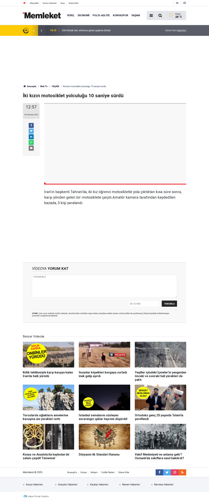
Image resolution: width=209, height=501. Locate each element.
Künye (84, 472)
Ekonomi (84, 15)
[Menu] (151, 16)
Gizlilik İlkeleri (107, 472)
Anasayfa (72, 472)
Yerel (71, 15)
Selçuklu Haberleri (67, 484)
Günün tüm (175, 30)
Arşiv (62, 3)
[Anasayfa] (24, 3)
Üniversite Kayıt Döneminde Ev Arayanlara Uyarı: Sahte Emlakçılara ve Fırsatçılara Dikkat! (99, 30)
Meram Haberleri (131, 484)
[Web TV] (177, 3)
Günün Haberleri (50, 3)
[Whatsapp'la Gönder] (31, 142)
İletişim (94, 472)
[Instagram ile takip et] (175, 472)
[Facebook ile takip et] (159, 472)
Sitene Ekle (73, 3)
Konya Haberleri (34, 484)
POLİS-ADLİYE (101, 15)
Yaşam (135, 15)
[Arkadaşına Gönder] (31, 148)
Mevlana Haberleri (164, 484)
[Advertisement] (104, 58)
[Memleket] (42, 15)
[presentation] (34, 30)
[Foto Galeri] (184, 3)
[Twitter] (31, 131)
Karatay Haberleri (99, 484)
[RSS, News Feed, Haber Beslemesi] (182, 472)
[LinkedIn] (31, 136)
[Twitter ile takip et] (167, 472)
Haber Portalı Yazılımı (38, 496)
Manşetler (34, 3)
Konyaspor (120, 15)
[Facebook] (31, 125)
